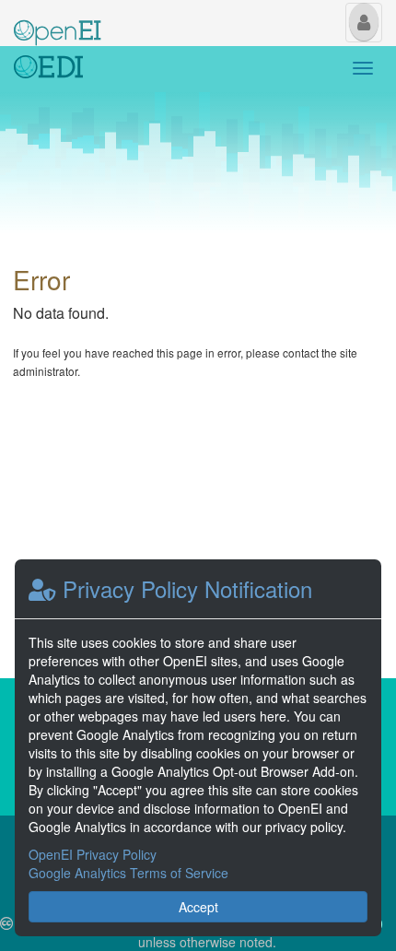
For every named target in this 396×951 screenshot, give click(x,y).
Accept (198, 907)
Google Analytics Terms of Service (128, 872)
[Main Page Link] (57, 21)
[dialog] (198, 748)
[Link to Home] (48, 69)
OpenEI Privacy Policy (93, 854)
